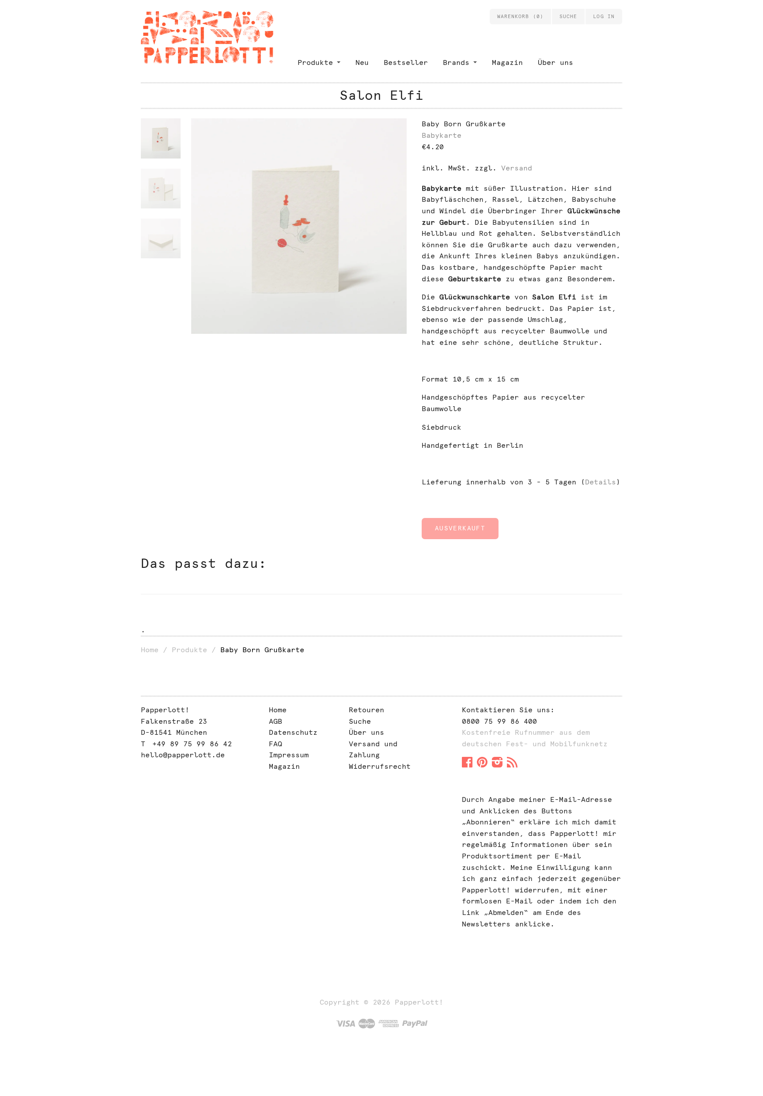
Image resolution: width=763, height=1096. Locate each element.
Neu (362, 62)
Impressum (289, 755)
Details (600, 482)
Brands (456, 62)
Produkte (315, 62)
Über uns (555, 62)
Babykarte (441, 135)
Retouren (366, 710)
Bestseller (406, 62)
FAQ (275, 744)
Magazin (507, 62)
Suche (360, 721)
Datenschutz (293, 732)
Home (150, 650)
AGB (275, 721)
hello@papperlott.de (183, 755)
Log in (604, 16)
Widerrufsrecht (380, 766)
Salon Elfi (381, 95)
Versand (516, 168)
